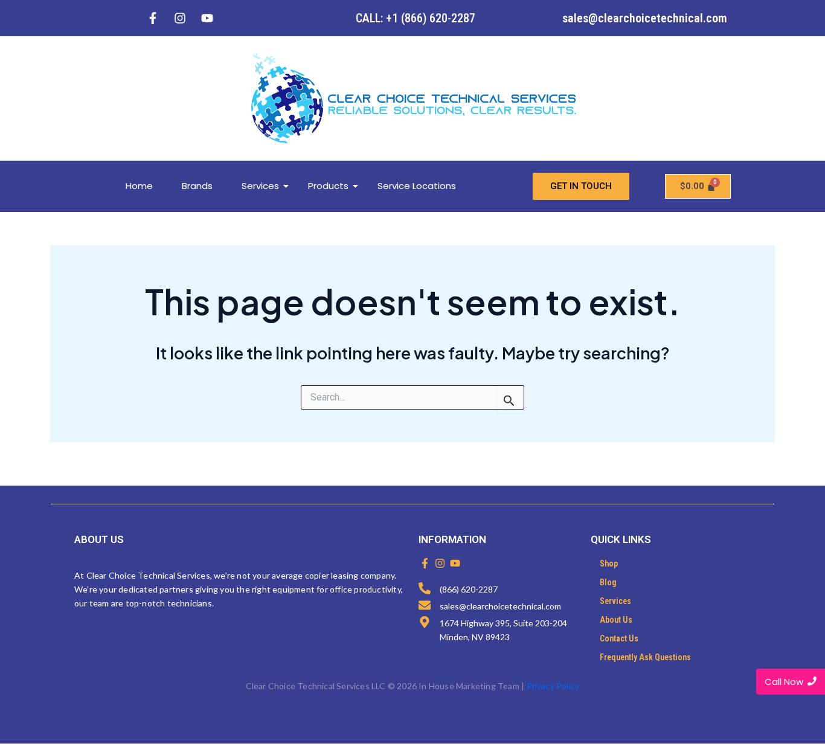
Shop (609, 563)
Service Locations (416, 185)
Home (139, 185)
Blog (608, 582)
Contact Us (619, 638)
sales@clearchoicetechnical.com (644, 18)
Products (328, 185)
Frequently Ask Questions (645, 657)
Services (260, 185)
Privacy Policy (553, 686)
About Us (616, 620)
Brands (197, 185)
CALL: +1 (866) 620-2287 (415, 18)
